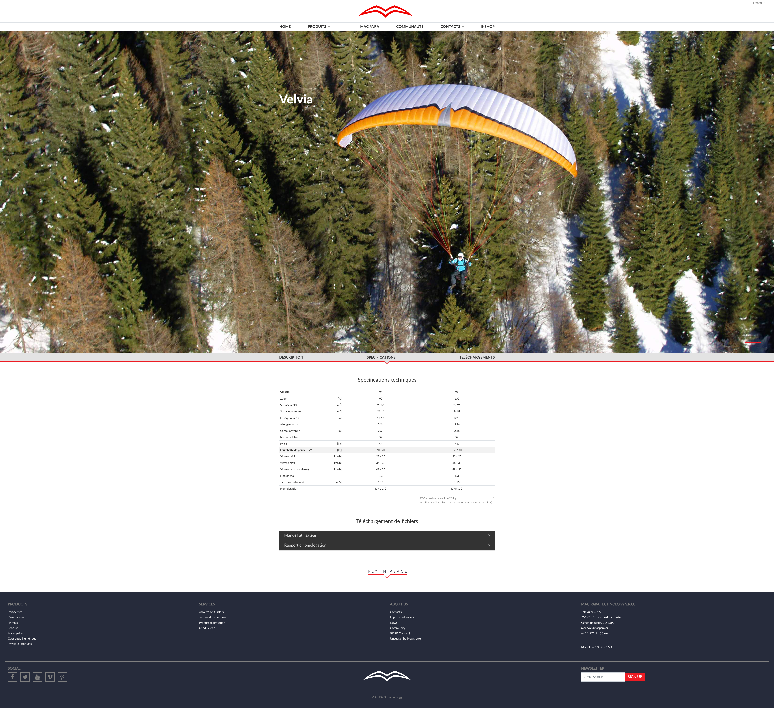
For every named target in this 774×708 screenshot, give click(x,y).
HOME (285, 26)
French (758, 2)
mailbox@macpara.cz (594, 628)
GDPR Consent (400, 633)
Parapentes (15, 612)
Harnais (13, 622)
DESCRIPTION (291, 357)
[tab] (387, 535)
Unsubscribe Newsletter (406, 638)
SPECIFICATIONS (381, 357)
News (394, 622)
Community (397, 628)
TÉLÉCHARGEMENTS (477, 357)
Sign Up (635, 677)
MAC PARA (369, 26)
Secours (13, 628)
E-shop (488, 26)
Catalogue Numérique (22, 638)
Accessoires (16, 633)
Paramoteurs (16, 617)
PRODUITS (317, 26)
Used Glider (207, 628)
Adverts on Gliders (211, 612)
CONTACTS (451, 26)
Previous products (20, 644)
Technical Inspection (212, 617)
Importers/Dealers (402, 617)
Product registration (212, 622)
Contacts (396, 612)
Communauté (409, 26)
